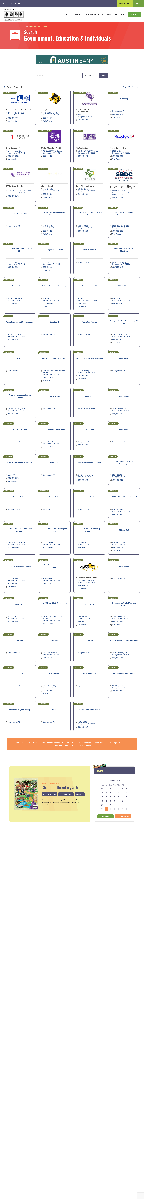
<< (102, 780)
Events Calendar (53, 743)
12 (114, 797)
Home (26, 27)
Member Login (124, 3)
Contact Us (123, 743)
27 (118, 805)
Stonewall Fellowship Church (86, 577)
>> (126, 780)
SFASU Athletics (82, 148)
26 (114, 805)
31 (106, 809)
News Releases (39, 743)
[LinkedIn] (14, 3)
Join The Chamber (83, 745)
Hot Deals (66, 743)
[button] (5, 87)
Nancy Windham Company (85, 186)
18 (110, 801)
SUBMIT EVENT (123, 816)
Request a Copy (49, 794)
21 (122, 801)
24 (106, 805)
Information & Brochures (64, 745)
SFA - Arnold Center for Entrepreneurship (84, 111)
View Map (79, 794)
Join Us (138, 3)
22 (126, 801)
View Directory (65, 794)
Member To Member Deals (82, 743)
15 (126, 797)
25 (110, 805)
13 (118, 797)
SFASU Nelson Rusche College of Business (18, 187)
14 (122, 797)
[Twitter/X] (7, 3)
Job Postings (112, 743)
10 (106, 797)
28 (122, 805)
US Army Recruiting (48, 186)
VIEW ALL (105, 816)
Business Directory (23, 743)
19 (114, 801)
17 (106, 801)
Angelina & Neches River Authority (19, 110)
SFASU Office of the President (52, 148)
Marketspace (100, 743)
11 (110, 797)
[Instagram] (11, 3)
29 (126, 805)
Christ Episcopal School (15, 148)
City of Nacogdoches (118, 148)
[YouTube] (18, 3)
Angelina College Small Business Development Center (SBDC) (122, 187)
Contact (134, 14)
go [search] (104, 75)
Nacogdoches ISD (47, 110)
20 (118, 801)
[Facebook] (3, 3)
